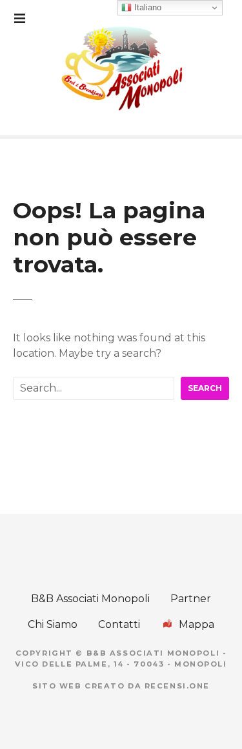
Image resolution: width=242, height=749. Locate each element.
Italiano (146, 7)
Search (205, 388)
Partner (190, 599)
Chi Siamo (52, 624)
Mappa (196, 624)
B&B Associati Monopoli (90, 599)
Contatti (119, 624)
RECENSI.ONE (177, 685)
